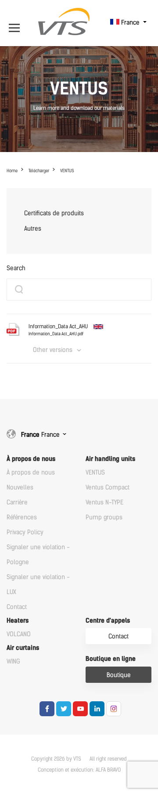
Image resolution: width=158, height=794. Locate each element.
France (130, 22)
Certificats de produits (54, 213)
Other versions (52, 350)
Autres (32, 228)
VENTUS (67, 171)
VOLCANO (19, 634)
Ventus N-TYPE (104, 502)
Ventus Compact (107, 487)
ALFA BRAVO (108, 770)
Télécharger (39, 171)
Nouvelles (20, 487)
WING (13, 661)
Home (12, 171)
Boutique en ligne (111, 659)
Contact (17, 607)
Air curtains (23, 648)
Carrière (17, 502)
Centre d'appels (108, 620)
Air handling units (110, 459)
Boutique (119, 675)
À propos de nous (31, 459)
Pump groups (104, 517)
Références (22, 517)
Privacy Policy (25, 532)
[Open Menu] (16, 22)
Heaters (18, 620)
